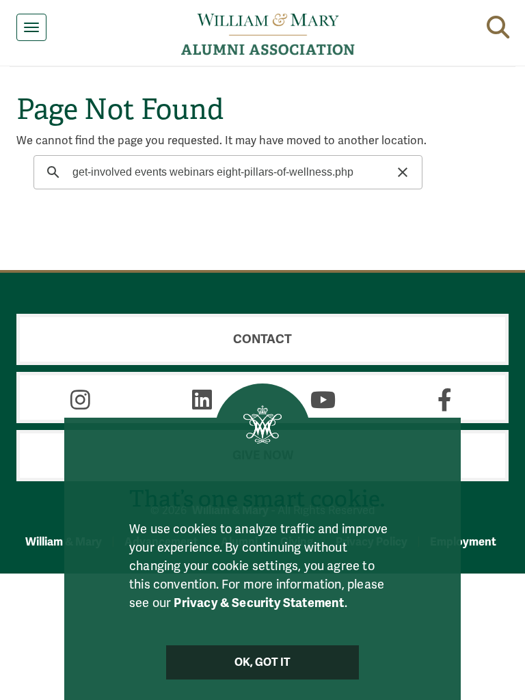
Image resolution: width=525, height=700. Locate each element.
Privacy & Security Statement (259, 602)
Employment (463, 542)
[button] (498, 24)
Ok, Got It (262, 662)
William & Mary (63, 542)
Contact (262, 339)
